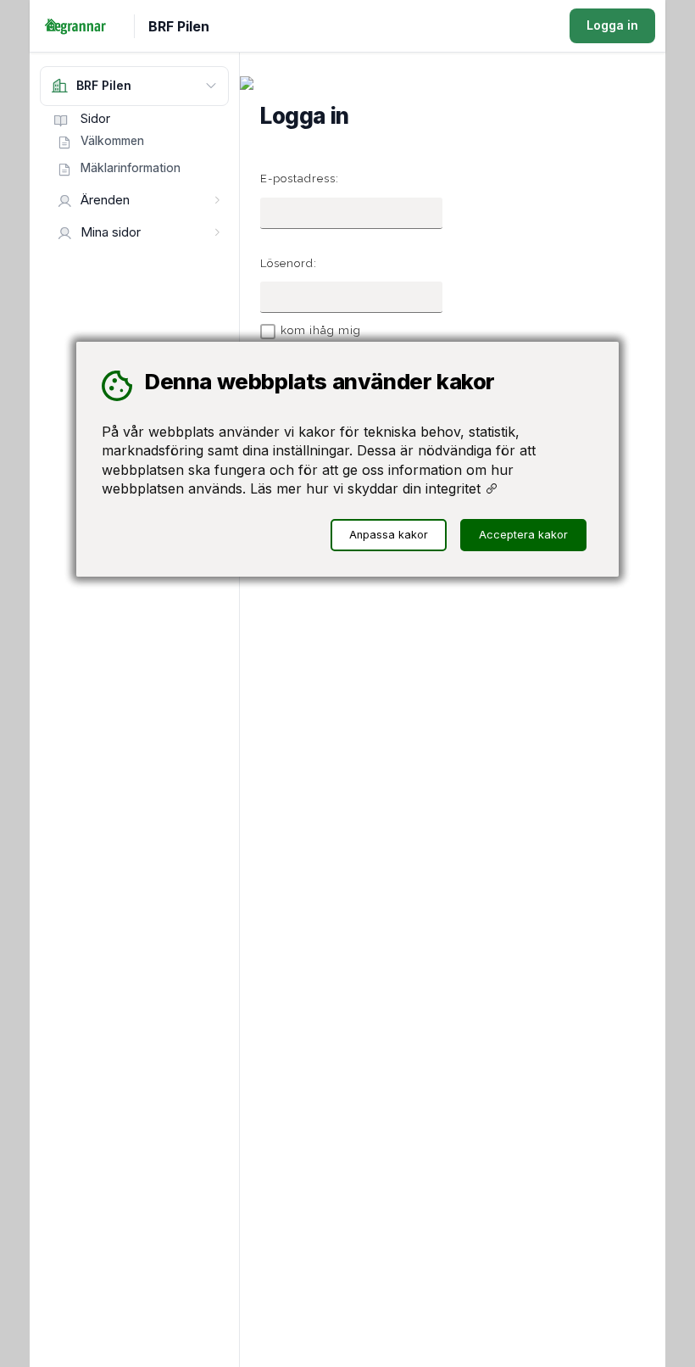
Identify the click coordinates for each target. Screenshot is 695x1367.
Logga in (612, 25)
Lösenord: (288, 263)
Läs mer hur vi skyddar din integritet (367, 488)
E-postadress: (299, 178)
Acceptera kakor (523, 534)
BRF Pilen (178, 26)
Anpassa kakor (388, 534)
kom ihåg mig (321, 330)
